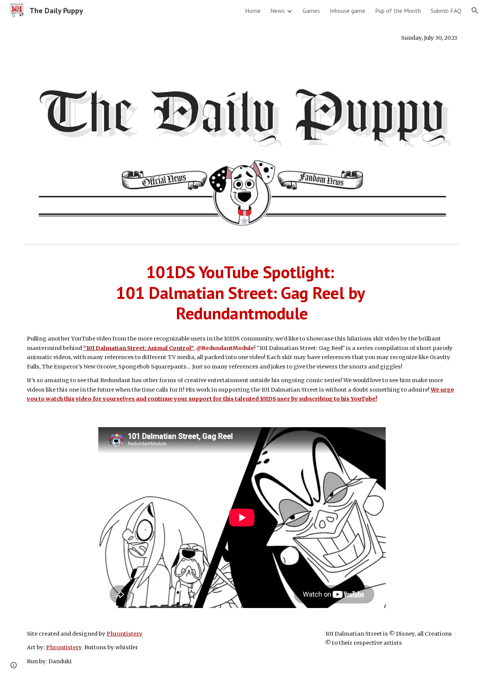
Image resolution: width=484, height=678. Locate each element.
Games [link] (311, 10)
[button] (475, 11)
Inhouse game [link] (347, 10)
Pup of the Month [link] (398, 10)
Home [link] (253, 10)
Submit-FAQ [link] (446, 10)
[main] (242, 37)
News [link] (277, 10)
